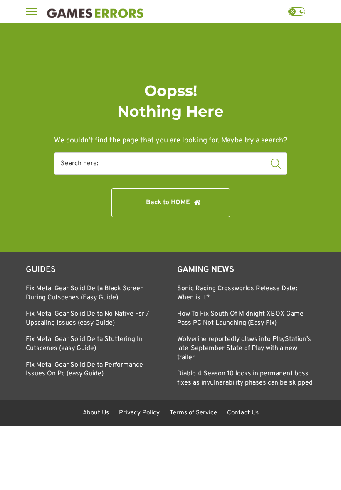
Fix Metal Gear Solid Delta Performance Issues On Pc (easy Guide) (84, 369)
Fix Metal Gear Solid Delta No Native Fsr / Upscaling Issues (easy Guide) (87, 318)
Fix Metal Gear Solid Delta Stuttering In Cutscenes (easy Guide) (84, 344)
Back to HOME (168, 202)
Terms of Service (193, 413)
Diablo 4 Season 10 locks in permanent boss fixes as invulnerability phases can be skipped (245, 378)
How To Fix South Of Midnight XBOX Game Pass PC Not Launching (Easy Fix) (240, 318)
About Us (96, 413)
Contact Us (243, 413)
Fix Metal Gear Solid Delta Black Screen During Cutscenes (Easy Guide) (85, 293)
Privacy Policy (139, 413)
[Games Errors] (95, 11)
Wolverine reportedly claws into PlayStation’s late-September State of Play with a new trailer (244, 348)
